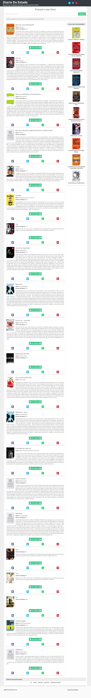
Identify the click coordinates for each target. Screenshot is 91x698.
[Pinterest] (76, 3)
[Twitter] (69, 3)
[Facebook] (73, 3)
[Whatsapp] (43, 52)
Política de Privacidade (72, 689)
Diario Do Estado (15, 2)
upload (34, 682)
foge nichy (46, 682)
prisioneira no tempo (56, 682)
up (31, 682)
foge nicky (40, 682)
